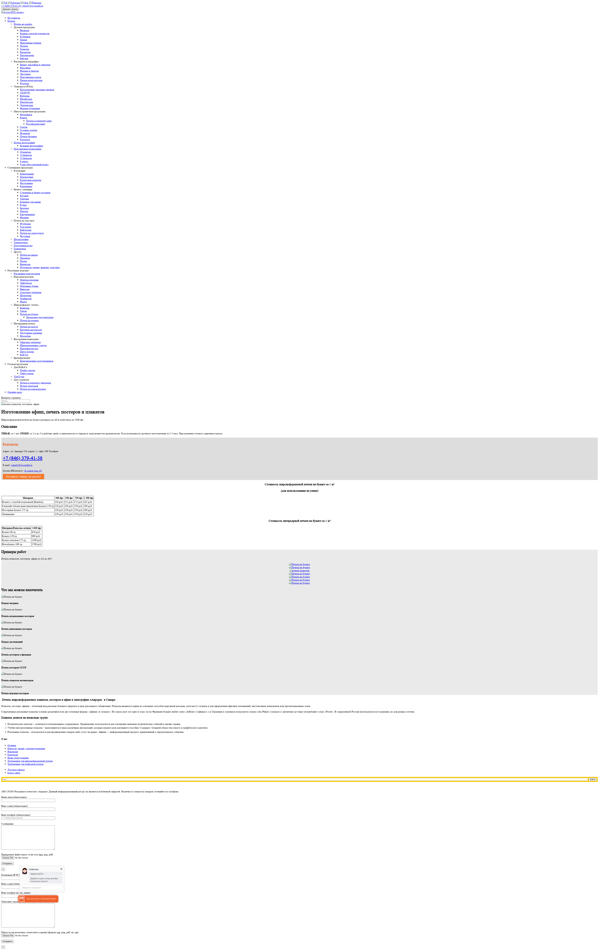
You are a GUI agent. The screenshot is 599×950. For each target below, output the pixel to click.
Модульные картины (31, 332)
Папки (23, 39)
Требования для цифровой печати (25, 764)
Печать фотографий (24, 142)
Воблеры (24, 95)
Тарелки (24, 198)
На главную (13, 17)
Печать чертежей (29, 385)
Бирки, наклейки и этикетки (35, 64)
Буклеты (24, 83)
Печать (11, 20)
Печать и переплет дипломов (35, 382)
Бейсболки (25, 229)
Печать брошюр (28, 136)
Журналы (25, 133)
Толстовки (25, 226)
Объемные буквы (29, 286)
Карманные (26, 186)
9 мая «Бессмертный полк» (34, 164)
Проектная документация (39, 317)
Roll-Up (24, 354)
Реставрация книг (35, 123)
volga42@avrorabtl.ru (21, 465)
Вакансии (12, 751)
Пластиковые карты (30, 77)
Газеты (23, 127)
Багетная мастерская (31, 329)
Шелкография (21, 239)
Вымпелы (25, 264)
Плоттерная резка (23, 245)
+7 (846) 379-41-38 (22, 458)
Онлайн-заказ (14, 392)
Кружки (24, 195)
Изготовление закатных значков (37, 89)
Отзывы (11, 745)
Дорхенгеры (26, 105)
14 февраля (26, 155)
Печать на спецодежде (32, 233)
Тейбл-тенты (27, 373)
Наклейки (25, 67)
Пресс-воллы (27, 351)
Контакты (12, 754)
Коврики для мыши (30, 201)
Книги (23, 117)
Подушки (25, 236)
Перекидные (26, 176)
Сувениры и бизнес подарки (35, 192)
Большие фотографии (31, 145)
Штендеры (25, 295)
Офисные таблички (30, 342)
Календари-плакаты (30, 180)
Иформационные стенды (33, 345)
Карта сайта (13, 772)
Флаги (23, 301)
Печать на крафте (23, 24)
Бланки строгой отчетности (34, 33)
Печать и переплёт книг (39, 120)
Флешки (24, 217)
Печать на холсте (29, 326)
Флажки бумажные (30, 108)
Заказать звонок (10, 9)
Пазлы (23, 261)
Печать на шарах (29, 254)
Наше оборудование (18, 757)
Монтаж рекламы (29, 279)
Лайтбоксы (26, 282)
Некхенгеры (26, 102)
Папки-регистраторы (31, 80)
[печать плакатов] (299, 570)
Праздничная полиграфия (27, 148)
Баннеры (24, 307)
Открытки (25, 151)
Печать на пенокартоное (33, 389)
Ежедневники (27, 214)
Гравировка (20, 248)
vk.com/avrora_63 (33, 470)
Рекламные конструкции (27, 273)
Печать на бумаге (29, 314)
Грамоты (24, 49)
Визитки (24, 30)
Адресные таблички (30, 292)
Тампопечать (21, 242)
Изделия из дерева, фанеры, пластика (40, 267)
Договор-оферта (16, 769)
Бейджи (24, 58)
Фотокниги (26, 114)
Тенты (23, 311)
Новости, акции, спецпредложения (26, 748)
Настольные (26, 183)
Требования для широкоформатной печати (30, 760)
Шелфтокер (26, 98)
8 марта (24, 161)
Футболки (25, 223)
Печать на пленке (29, 320)
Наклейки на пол (29, 348)
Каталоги (25, 139)
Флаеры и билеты (29, 70)
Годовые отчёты (28, 130)
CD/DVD (25, 92)
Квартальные (27, 173)
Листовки (25, 74)
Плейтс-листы (27, 370)
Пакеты (24, 211)
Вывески (24, 289)
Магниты (25, 258)
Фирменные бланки (30, 42)
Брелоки (24, 208)
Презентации (27, 55)
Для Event (19, 376)
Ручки (23, 205)
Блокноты (25, 52)
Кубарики (25, 36)
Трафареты (26, 298)
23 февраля (26, 158)
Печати (24, 45)
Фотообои (25, 335)
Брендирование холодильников (36, 360)
